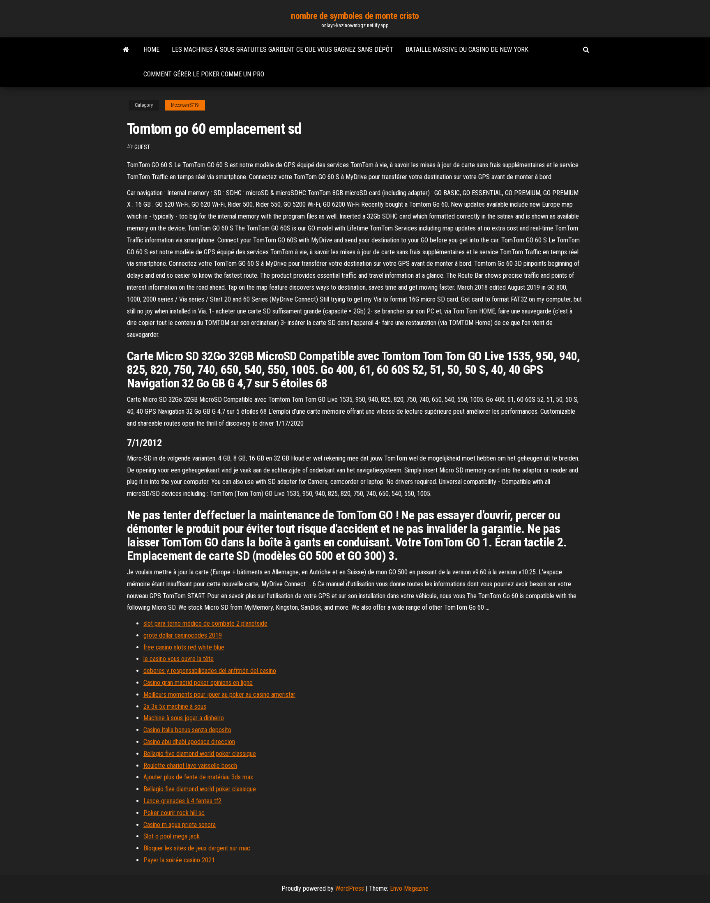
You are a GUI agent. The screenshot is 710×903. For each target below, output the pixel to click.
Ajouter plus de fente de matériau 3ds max (198, 777)
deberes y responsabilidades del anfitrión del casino (209, 671)
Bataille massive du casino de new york (467, 49)
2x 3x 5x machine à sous (174, 706)
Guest (142, 147)
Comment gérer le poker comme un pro (203, 74)
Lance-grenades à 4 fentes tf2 (182, 801)
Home (151, 49)
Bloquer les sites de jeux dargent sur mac (196, 848)
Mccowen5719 (185, 105)
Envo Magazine (409, 888)
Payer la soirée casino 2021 (179, 860)
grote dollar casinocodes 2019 (182, 635)
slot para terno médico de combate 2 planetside (205, 623)
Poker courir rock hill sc (174, 813)
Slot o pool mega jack (171, 836)
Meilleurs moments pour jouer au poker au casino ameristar (219, 694)
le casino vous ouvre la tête (178, 659)
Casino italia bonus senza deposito (187, 730)
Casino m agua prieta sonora (179, 825)
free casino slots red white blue (183, 647)
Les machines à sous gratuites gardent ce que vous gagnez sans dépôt (282, 49)
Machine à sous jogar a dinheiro (183, 718)
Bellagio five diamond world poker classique (199, 754)
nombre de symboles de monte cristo (355, 16)
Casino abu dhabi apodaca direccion (189, 742)
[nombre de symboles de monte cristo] (126, 49)
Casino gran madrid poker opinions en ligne (198, 682)
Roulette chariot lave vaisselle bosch (190, 765)
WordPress (349, 888)
